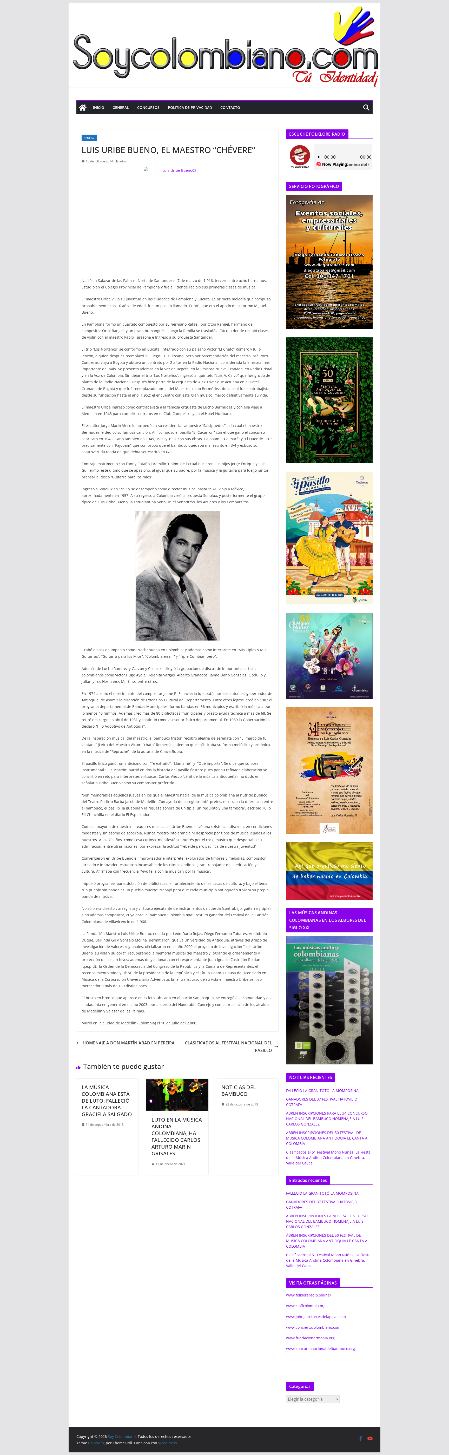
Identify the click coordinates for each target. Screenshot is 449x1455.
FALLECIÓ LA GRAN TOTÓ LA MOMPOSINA (322, 1090)
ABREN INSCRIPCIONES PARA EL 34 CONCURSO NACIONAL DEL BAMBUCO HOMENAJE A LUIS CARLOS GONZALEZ (327, 1119)
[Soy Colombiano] (82, 107)
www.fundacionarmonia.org (310, 1337)
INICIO (98, 107)
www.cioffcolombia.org (306, 1305)
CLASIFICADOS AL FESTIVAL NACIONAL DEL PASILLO (228, 1046)
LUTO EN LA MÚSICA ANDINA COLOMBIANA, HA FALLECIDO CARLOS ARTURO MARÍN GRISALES (176, 1136)
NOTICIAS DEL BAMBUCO (238, 1090)
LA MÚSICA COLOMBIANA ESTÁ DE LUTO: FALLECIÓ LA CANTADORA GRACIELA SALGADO (107, 1101)
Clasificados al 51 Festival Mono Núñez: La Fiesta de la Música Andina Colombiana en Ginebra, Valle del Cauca (328, 1158)
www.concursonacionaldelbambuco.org (320, 1348)
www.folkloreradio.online (308, 1295)
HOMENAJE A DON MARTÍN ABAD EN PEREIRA (129, 1043)
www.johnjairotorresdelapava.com (316, 1316)
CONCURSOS (148, 107)
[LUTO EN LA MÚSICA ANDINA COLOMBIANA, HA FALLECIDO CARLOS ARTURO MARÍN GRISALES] (177, 1082)
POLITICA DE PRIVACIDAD (190, 107)
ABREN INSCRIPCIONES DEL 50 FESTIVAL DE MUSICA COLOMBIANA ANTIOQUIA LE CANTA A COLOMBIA (326, 1138)
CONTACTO (230, 107)
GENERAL (121, 107)
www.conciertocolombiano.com (313, 1327)
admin (123, 161)
